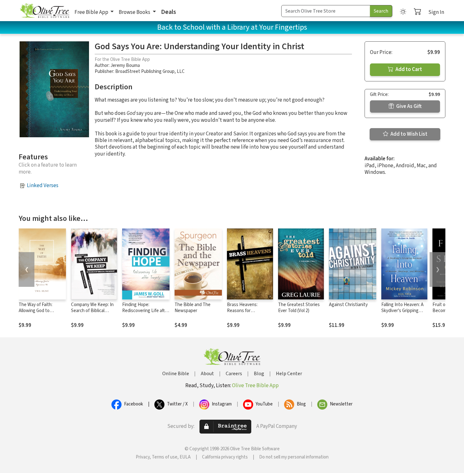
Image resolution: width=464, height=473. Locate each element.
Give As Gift (408, 106)
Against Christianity (348, 304)
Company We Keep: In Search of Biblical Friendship (92, 310)
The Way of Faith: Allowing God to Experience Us (35, 310)
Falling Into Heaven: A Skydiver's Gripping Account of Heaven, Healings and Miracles (402, 313)
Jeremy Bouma (125, 65)
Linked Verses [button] (42, 185)
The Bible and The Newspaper (193, 307)
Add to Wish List (408, 134)
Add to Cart (408, 69)
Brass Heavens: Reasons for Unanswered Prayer (246, 310)
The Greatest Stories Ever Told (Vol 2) (299, 307)
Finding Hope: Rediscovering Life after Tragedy (145, 310)
